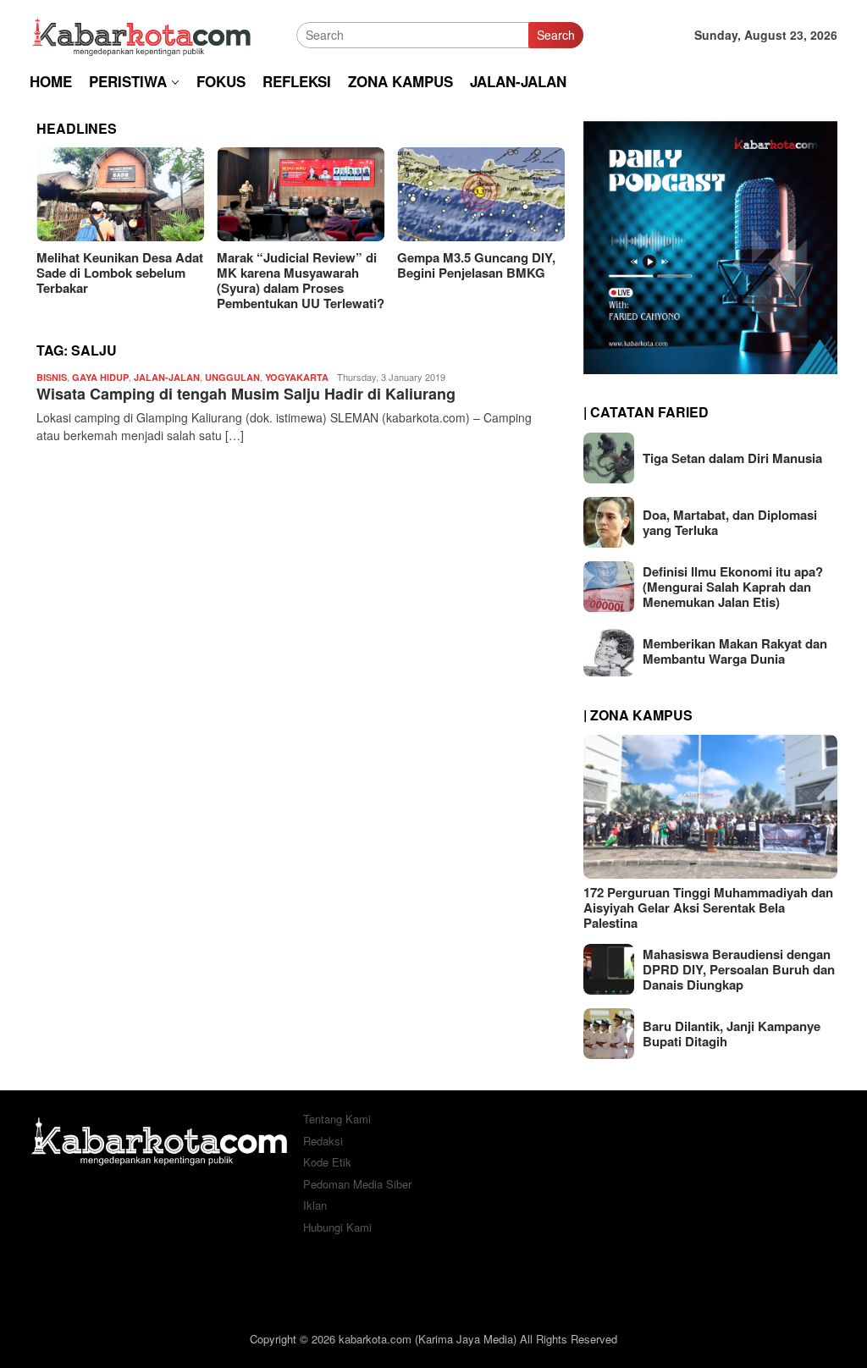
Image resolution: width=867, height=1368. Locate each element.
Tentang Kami (337, 1119)
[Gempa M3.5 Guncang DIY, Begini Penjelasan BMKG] (314, 194)
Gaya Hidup (100, 377)
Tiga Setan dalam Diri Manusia (732, 458)
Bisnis (51, 377)
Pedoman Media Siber (357, 1184)
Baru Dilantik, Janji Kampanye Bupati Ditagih (731, 1033)
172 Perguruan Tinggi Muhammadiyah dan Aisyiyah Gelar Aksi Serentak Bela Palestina (708, 907)
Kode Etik (327, 1162)
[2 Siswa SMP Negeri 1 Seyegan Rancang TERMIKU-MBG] (494, 194)
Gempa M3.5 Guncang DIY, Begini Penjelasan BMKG (309, 265)
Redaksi (323, 1141)
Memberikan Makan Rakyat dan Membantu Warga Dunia (735, 651)
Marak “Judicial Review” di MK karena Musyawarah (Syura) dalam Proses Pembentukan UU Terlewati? (134, 280)
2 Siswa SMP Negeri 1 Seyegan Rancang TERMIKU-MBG (475, 272)
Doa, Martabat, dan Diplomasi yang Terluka (730, 522)
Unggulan (232, 377)
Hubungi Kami (337, 1227)
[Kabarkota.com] (142, 33)
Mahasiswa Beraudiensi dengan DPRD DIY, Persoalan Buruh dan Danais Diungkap (739, 969)
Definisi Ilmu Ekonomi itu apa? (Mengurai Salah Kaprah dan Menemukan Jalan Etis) (733, 587)
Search (556, 34)
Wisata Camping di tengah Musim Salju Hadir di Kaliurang (246, 394)
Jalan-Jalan (167, 377)
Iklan (315, 1205)
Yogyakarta (297, 377)
